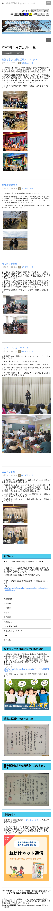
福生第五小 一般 (27, 63)
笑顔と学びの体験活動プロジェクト (19, 59)
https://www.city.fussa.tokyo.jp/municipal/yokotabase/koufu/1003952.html (26, 589)
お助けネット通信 (31, 820)
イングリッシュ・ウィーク (15, 347)
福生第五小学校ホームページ (20, 3)
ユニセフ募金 (9, 471)
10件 (19, 53)
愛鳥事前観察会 (9, 184)
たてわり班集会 (9, 263)
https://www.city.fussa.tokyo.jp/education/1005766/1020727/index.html (26, 670)
